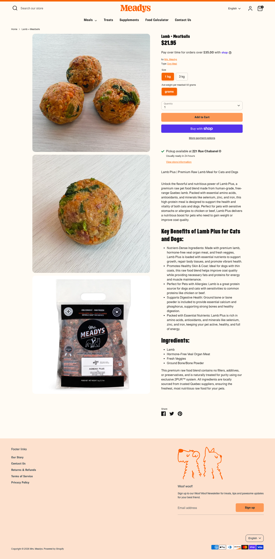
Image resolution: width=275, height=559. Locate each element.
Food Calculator (157, 20)
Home (14, 29)
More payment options (202, 138)
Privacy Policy (20, 482)
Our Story (17, 457)
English (232, 8)
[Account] (250, 8)
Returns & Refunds (23, 470)
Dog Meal (172, 63)
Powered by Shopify (54, 549)
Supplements (129, 20)
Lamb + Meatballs (31, 29)
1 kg (168, 76)
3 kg (182, 76)
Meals (89, 20)
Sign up (250, 507)
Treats (108, 20)
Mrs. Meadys (170, 59)
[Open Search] (15, 8)
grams (169, 91)
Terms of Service (22, 476)
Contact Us (183, 20)
